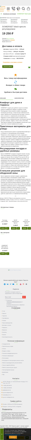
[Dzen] (26, 284)
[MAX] (5, 284)
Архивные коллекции (9, 14)
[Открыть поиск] (23, 8)
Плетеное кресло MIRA (4, 221)
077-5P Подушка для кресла (26, 222)
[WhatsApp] (17, 284)
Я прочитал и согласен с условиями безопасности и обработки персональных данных (15, 303)
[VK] (7, 284)
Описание (3, 98)
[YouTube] (20, 284)
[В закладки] (7, 228)
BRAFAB (12, 40)
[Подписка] (24, 297)
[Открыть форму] (18, 8)
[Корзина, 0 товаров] (28, 8)
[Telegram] (10, 284)
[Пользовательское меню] (13, 8)
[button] (8, 8)
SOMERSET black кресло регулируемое (4, 247)
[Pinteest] (23, 284)
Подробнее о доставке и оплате (12, 62)
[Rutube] (13, 284)
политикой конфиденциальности (12, 434)
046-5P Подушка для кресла (15, 222)
